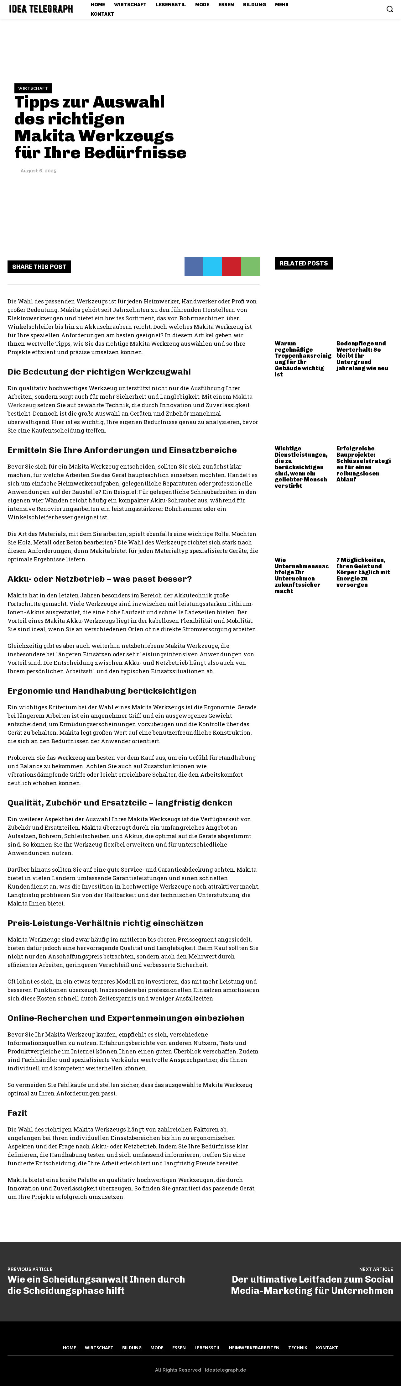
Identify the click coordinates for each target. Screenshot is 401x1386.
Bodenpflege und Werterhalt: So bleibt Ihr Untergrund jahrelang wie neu (362, 356)
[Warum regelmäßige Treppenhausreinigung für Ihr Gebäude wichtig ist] (303, 309)
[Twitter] (212, 266)
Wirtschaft (33, 88)
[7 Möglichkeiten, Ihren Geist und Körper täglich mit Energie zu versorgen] (364, 525)
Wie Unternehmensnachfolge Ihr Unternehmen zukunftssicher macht (302, 576)
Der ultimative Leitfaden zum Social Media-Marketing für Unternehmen (312, 1285)
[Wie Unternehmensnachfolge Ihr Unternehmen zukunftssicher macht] (303, 525)
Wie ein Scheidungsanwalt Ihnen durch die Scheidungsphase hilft (96, 1285)
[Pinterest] (231, 266)
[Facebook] (194, 266)
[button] (389, 9)
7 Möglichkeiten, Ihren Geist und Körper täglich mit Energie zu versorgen (363, 572)
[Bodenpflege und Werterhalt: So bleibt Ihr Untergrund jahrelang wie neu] (364, 309)
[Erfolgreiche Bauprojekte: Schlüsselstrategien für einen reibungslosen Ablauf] (364, 414)
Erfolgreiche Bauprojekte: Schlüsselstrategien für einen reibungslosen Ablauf (363, 464)
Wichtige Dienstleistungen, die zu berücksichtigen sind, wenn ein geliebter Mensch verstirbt (301, 467)
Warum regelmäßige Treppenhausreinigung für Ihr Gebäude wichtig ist (303, 359)
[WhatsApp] (250, 266)
